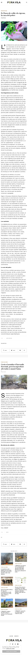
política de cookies (10, 648)
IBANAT (7, 532)
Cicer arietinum (9, 338)
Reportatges (4, 10)
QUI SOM (11, 636)
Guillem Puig (3, 17)
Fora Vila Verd (4, 567)
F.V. (1, 537)
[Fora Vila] (14, 2)
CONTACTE (16, 636)
